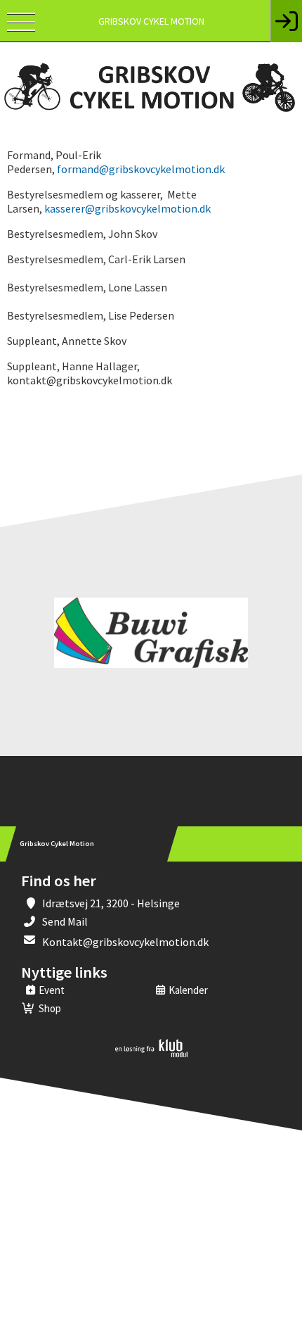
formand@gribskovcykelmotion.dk (141, 169)
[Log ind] (286, 21)
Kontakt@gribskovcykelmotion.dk (125, 942)
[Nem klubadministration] (151, 1054)
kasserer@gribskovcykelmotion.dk (127, 208)
